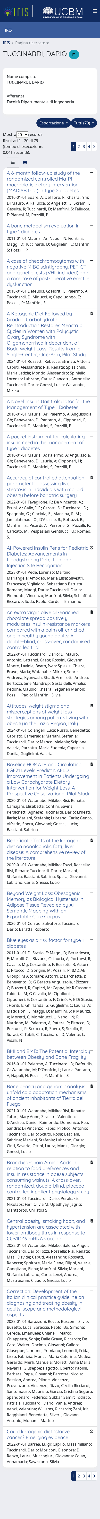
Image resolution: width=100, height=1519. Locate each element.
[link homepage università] (62, 11)
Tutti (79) (82, 123)
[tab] (13, 162)
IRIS (6, 42)
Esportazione (52, 123)
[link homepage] (18, 11)
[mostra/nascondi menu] (95, 11)
